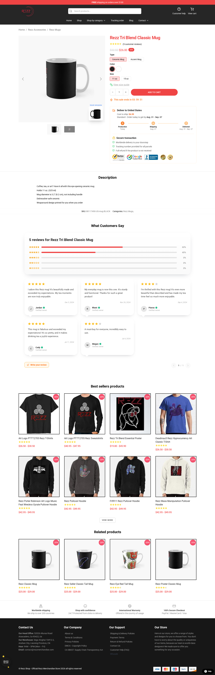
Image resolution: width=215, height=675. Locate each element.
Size (112, 74)
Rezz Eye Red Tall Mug (121, 584)
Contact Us (115, 646)
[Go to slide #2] (69, 129)
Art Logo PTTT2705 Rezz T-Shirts (36, 438)
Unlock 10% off (5, 662)
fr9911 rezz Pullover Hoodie (125, 501)
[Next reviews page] (188, 365)
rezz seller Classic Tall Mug (78, 584)
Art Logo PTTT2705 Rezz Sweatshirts (83, 438)
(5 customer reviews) (132, 44)
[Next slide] (101, 79)
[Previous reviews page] (173, 365)
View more (107, 520)
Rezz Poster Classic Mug (168, 584)
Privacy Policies (72, 641)
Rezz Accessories (37, 29)
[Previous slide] (23, 79)
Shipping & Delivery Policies (122, 633)
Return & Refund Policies (121, 641)
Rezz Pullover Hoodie (75, 501)
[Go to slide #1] (54, 129)
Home (22, 29)
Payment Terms (117, 637)
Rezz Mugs (55, 29)
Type (112, 55)
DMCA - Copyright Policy (76, 646)
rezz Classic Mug (28, 584)
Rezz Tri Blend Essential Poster (126, 438)
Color (112, 64)
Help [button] (209, 671)
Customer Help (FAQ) (119, 650)
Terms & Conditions (73, 637)
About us (69, 633)
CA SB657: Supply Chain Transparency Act (84, 650)
